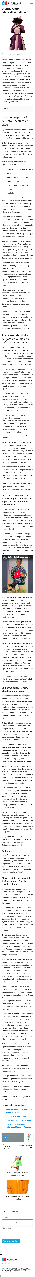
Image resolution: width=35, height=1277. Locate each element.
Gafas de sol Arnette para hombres (7, 1146)
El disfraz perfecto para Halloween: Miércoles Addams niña (18, 1127)
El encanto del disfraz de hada (18, 1120)
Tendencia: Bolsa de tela (25, 1146)
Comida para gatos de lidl (16, 1116)
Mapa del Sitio (6, 1263)
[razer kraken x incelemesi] (17, 1276)
